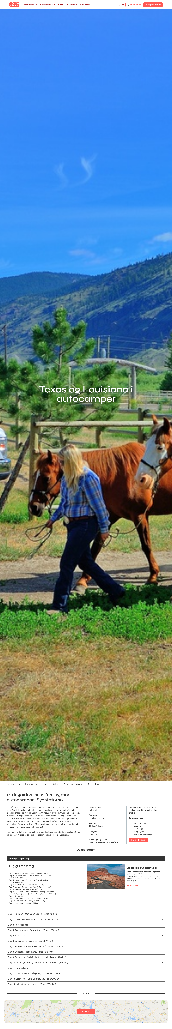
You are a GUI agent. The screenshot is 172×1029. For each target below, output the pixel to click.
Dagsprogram (32, 784)
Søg (122, 5)
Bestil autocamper (74, 784)
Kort (45, 784)
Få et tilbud (94, 784)
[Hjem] (14, 4)
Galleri (56, 784)
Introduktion (13, 784)
